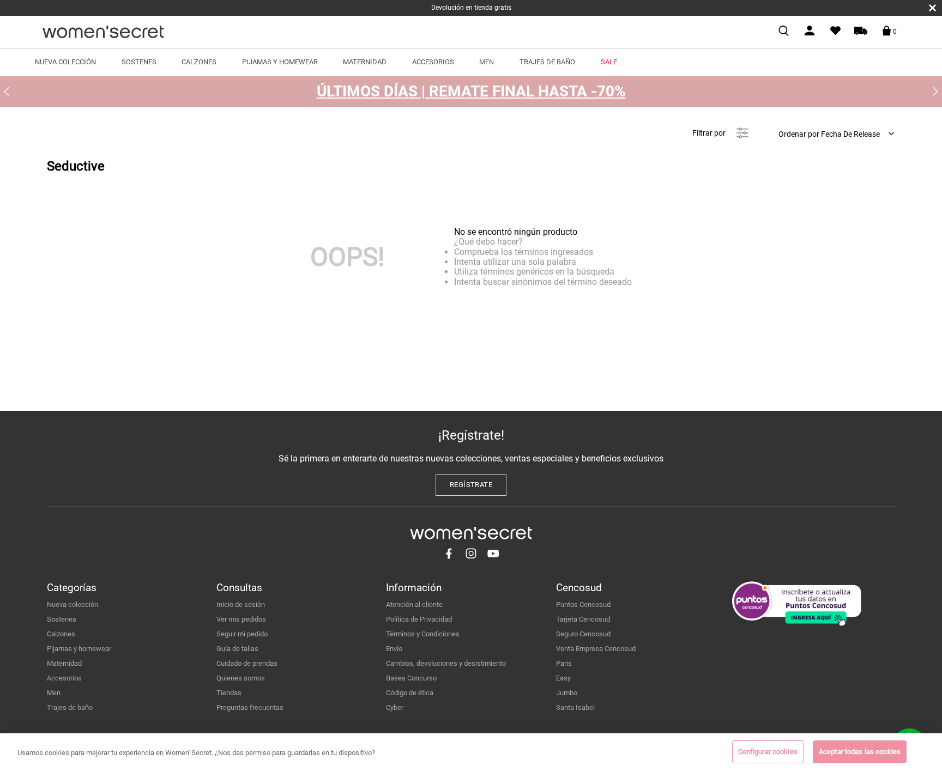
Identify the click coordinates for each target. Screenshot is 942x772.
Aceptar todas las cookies (860, 751)
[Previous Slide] (6, 91)
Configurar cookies (768, 751)
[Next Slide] (935, 91)
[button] (471, 485)
